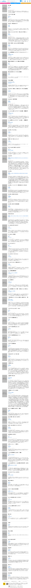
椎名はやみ (18, 173)
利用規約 (19, 581)
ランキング (26, 3)
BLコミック (9, 438)
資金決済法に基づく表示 (13, 581)
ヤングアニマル (9, 246)
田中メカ (9, 310)
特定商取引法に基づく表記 (6, 581)
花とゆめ (9, 216)
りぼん (9, 525)
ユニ (8, 499)
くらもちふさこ (10, 516)
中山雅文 (12, 54)
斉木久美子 (9, 446)
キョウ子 (11, 499)
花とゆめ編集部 (10, 377)
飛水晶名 (9, 101)
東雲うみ (9, 122)
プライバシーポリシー (25, 581)
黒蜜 (8, 411)
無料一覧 (15, 3)
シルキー (9, 74)
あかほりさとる (13, 272)
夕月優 (9, 474)
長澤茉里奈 (9, 54)
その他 (9, 491)
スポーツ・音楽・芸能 (14, 339)
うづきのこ (9, 272)
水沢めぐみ (9, 575)
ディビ (9, 227)
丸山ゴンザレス (10, 454)
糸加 (11, 299)
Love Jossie (9, 34)
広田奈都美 (15, 173)
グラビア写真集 (9, 56)
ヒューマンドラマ (11, 412)
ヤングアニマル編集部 (10, 392)
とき (8, 436)
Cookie (9, 550)
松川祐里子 (26, 173)
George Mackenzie (10, 82)
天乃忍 (9, 319)
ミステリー (13, 9)
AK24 (13, 82)
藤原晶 (21, 173)
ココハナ (9, 483)
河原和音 (9, 566)
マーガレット (9, 508)
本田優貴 (9, 410)
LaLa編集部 (9, 365)
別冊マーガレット (10, 567)
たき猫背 (9, 541)
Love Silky (9, 132)
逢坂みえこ (9, 482)
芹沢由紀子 (23, 173)
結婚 (14, 103)
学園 (8, 47)
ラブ (8, 9)
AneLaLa (9, 26)
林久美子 (9, 187)
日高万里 (9, 45)
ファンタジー (9, 84)
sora (8, 63)
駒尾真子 (16, 272)
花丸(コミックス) (10, 437)
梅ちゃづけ (9, 149)
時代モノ (13, 238)
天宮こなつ (9, 299)
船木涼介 (13, 454)
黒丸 (8, 245)
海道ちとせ (9, 7)
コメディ (11, 9)
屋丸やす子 (9, 337)
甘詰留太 (9, 264)
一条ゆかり (9, 558)
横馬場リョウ (9, 173)
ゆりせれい (9, 345)
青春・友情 (15, 266)
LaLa (8, 8)
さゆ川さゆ (9, 328)
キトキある (9, 90)
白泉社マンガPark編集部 (10, 150)
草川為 (9, 25)
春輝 (8, 236)
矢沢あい (9, 524)
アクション (15, 84)
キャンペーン (5, 3)
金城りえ (13, 173)
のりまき (9, 427)
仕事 (12, 103)
